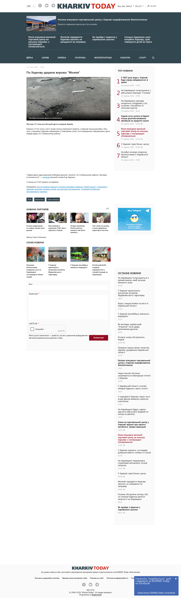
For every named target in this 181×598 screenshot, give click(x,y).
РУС (93, 590)
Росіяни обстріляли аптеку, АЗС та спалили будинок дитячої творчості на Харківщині (133, 496)
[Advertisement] (68, 154)
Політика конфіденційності (117, 578)
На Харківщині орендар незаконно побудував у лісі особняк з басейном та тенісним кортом (134, 104)
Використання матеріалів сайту (74, 578)
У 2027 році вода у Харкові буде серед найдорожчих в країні (134, 79)
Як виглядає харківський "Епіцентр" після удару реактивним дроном (129, 326)
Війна (29, 57)
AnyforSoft (97, 594)
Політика (80, 57)
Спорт (142, 57)
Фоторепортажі (103, 57)
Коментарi (99, 338)
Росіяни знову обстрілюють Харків (131, 338)
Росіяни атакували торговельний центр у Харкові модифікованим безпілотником (102, 19)
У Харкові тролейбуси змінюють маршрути (133, 314)
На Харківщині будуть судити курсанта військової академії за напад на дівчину (133, 411)
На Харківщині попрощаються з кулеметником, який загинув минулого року (133, 280)
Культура (125, 57)
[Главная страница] (90, 568)
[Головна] (86, 6)
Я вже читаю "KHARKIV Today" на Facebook (156, 592)
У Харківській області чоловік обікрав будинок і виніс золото (133, 387)
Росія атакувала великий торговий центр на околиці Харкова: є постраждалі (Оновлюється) (41, 41)
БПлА (29, 199)
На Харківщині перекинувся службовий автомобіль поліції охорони (132, 463)
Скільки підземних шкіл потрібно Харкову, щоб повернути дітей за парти (138, 39)
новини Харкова (53, 199)
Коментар (33, 293)
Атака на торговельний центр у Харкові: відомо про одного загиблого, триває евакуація (133, 424)
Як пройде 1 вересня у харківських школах (104, 38)
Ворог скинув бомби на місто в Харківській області (133, 304)
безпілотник (39, 199)
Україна (62, 57)
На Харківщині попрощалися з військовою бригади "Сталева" (136, 91)
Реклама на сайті (97, 578)
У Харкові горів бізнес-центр (135, 144)
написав (46, 177)
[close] (176, 578)
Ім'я (30, 284)
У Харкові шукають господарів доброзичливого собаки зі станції (134, 451)
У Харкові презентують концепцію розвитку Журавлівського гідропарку (131, 293)
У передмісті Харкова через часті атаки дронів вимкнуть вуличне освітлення (134, 399)
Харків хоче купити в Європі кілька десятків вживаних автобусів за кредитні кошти (135, 118)
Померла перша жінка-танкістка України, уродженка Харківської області (133, 350)
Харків (45, 57)
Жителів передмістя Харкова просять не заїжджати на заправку (73, 39)
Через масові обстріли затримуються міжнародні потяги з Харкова (134, 375)
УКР (88, 590)
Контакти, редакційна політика (47, 578)
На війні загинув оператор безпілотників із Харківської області (134, 154)
